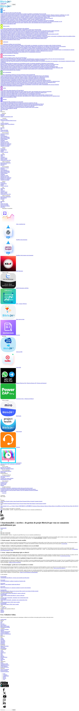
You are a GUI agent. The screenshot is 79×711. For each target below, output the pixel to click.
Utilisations (2, 642)
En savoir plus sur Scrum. (65, 555)
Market (1, 662)
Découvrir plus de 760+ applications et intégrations (10, 463)
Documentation (3, 648)
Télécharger (2, 647)
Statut (1, 634)
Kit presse (2, 623)
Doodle (1, 658)
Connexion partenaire (4, 671)
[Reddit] (4, 707)
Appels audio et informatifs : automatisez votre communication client (13, 599)
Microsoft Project (3, 657)
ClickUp (2, 651)
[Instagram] (4, 701)
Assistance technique (4, 629)
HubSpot (2, 656)
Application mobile (4, 663)
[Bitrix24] (5, 2)
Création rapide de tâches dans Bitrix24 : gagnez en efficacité (12, 595)
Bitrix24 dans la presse (4, 626)
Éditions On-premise (4, 646)
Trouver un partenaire (4, 669)
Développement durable (5, 627)
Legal (4, 673)
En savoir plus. (64, 543)
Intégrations (2, 207)
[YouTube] (4, 697)
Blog (1, 509)
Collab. (11, 550)
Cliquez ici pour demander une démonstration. (29, 572)
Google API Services (4, 667)
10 (5, 607)
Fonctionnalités (3, 528)
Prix (1, 110)
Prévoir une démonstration (5, 633)
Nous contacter (3, 625)
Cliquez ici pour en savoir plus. (15, 562)
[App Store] (4, 684)
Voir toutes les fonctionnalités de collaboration (9, 53)
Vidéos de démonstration (5, 631)
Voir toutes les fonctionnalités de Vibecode (8, 108)
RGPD (4, 676)
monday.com (2, 652)
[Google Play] (4, 686)
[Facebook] (4, 691)
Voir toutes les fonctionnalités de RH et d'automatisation (11, 85)
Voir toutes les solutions (5, 205)
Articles (2, 638)
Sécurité (4, 678)
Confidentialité (6, 675)
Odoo (1, 660)
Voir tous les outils (4, 109)
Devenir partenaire (4, 670)
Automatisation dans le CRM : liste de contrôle (9, 604)
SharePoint (2, 659)
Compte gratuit (3, 3)
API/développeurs (4, 666)
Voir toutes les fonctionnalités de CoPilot (8, 97)
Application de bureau (4, 664)
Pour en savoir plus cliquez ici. (59, 568)
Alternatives (2, 641)
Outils (1, 621)
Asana (1, 650)
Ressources (2, 643)
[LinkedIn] (4, 704)
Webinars (2, 630)
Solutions (2, 639)
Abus (4, 679)
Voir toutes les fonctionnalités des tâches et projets (10, 39)
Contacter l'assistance (4, 632)
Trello (1, 654)
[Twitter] (4, 694)
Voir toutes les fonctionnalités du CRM (8, 23)
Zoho (1, 653)
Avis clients (2, 640)
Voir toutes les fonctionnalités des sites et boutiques (10, 69)
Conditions (5, 674)
